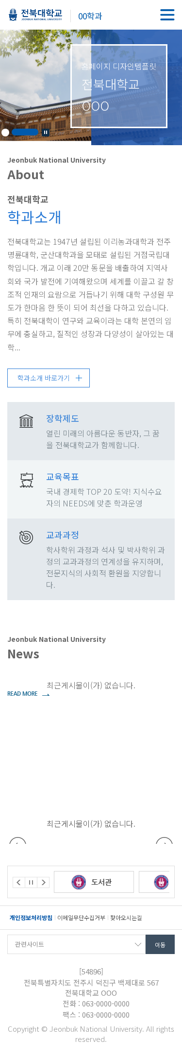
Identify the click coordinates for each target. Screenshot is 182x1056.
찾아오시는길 (126, 917)
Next (43, 882)
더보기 (28, 693)
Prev (19, 882)
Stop (46, 132)
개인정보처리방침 (31, 917)
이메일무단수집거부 (81, 917)
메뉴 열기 (167, 14)
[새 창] (123, 882)
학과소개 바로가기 (43, 378)
